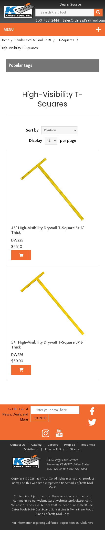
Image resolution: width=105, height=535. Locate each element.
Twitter (92, 422)
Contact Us (17, 444)
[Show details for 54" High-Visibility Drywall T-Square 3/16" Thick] (52, 303)
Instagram (45, 433)
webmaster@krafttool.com (73, 500)
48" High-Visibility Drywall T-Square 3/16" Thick (47, 230)
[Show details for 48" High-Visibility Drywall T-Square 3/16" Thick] (52, 189)
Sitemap (76, 449)
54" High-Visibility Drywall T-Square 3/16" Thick (47, 344)
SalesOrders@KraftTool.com (84, 21)
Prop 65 (69, 444)
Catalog (36, 444)
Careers (52, 444)
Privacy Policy (54, 449)
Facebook (92, 411)
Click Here (86, 522)
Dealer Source (70, 5)
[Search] (98, 12)
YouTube (59, 433)
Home (5, 40)
